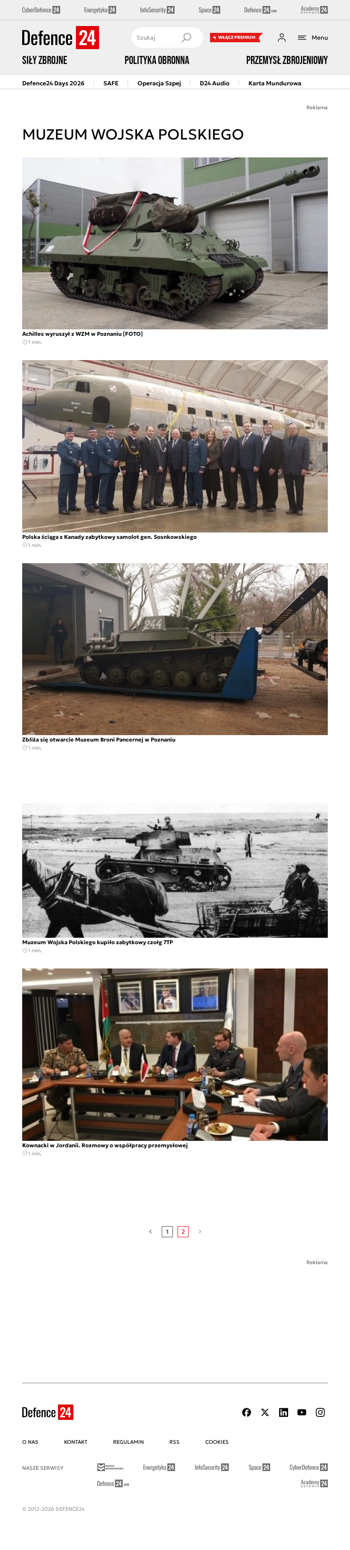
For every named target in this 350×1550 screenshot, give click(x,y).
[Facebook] (246, 1412)
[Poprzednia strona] (150, 1231)
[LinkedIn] (283, 1412)
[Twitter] (265, 1412)
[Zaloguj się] (282, 37)
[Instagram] (320, 1412)
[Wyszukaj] (186, 37)
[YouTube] (301, 1412)
